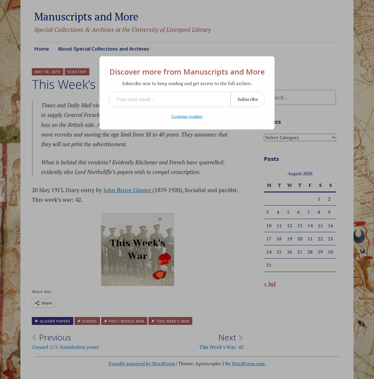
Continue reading (187, 116)
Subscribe (248, 99)
